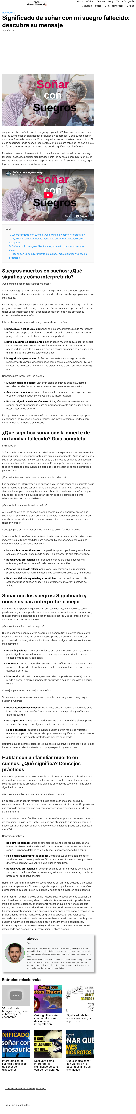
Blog (110, 1)
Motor (80, 1)
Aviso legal (41, 1088)
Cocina (130, 5)
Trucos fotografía (125, 1)
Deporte (101, 1)
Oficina (89, 1)
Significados (8, 13)
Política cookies (27, 1088)
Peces (98, 5)
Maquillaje (87, 5)
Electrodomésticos (114, 5)
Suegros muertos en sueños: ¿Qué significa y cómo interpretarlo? (47, 234)
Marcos (32, 938)
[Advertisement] (68, 54)
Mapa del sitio (12, 1088)
